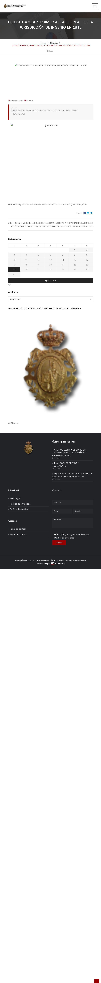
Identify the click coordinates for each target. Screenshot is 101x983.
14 (62, 259)
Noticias (30, 100)
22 (75, 264)
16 (87, 259)
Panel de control (18, 529)
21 (62, 264)
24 (14, 269)
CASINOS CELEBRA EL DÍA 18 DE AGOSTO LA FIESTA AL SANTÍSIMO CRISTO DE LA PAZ (69, 452)
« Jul (9, 284)
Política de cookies (19, 509)
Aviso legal (15, 498)
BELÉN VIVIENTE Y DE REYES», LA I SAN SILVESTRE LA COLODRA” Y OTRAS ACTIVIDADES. (51, 226)
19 (38, 264)
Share (51, 51)
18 (26, 264)
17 (14, 264)
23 (87, 264)
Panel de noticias (18, 534)
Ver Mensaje (13, 423)
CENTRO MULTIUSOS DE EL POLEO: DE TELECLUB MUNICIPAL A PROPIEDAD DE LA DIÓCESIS (51, 223)
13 (50, 259)
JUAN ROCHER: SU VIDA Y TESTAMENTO (65, 464)
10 (14, 259)
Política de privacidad (20, 503)
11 (26, 259)
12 (38, 259)
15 (75, 259)
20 (50, 264)
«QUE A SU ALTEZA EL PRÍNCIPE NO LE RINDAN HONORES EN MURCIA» (72, 475)
